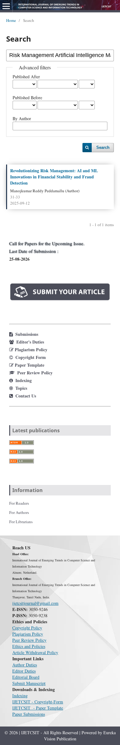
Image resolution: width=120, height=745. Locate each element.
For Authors (19, 512)
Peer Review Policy (29, 640)
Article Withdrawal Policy (35, 652)
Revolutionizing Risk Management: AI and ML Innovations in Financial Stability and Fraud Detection (54, 176)
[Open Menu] (6, 6)
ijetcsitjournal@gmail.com (35, 603)
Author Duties (24, 665)
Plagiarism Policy (27, 634)
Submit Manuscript (29, 683)
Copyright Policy (27, 628)
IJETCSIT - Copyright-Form (37, 702)
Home (11, 20)
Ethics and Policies (28, 646)
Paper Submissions (28, 714)
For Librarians (21, 521)
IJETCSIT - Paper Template (37, 708)
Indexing (20, 695)
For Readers (19, 503)
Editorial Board (25, 677)
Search (103, 147)
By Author (22, 118)
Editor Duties (24, 671)
